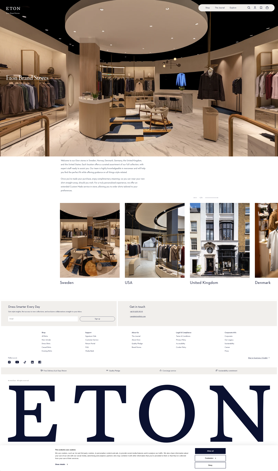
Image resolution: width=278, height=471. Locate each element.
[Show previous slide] (195, 198)
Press (227, 351)
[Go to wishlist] (261, 7)
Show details (60, 464)
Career (227, 347)
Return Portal (90, 344)
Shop (207, 8)
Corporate (228, 336)
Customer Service (91, 340)
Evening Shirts (47, 351)
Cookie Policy (181, 347)
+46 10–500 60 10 (136, 311)
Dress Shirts (46, 344)
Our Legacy (229, 340)
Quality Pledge (137, 344)
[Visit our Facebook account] (39, 362)
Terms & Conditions (183, 336)
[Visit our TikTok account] (25, 362)
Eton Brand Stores (13, 13)
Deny (210, 465)
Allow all (210, 451)
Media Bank (89, 351)
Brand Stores (136, 347)
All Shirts (45, 336)
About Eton (136, 340)
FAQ (87, 347)
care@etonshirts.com (138, 316)
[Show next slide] (211, 198)
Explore (233, 8)
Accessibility (180, 344)
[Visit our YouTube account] (17, 362)
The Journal (220, 8)
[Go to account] (255, 7)
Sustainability (229, 344)
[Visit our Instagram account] (9, 362)
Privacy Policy (181, 340)
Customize (209, 458)
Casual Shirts (46, 347)
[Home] (139, 414)
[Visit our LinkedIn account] (32, 362)
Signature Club (90, 336)
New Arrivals (46, 340)
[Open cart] (267, 7)
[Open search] (249, 7)
